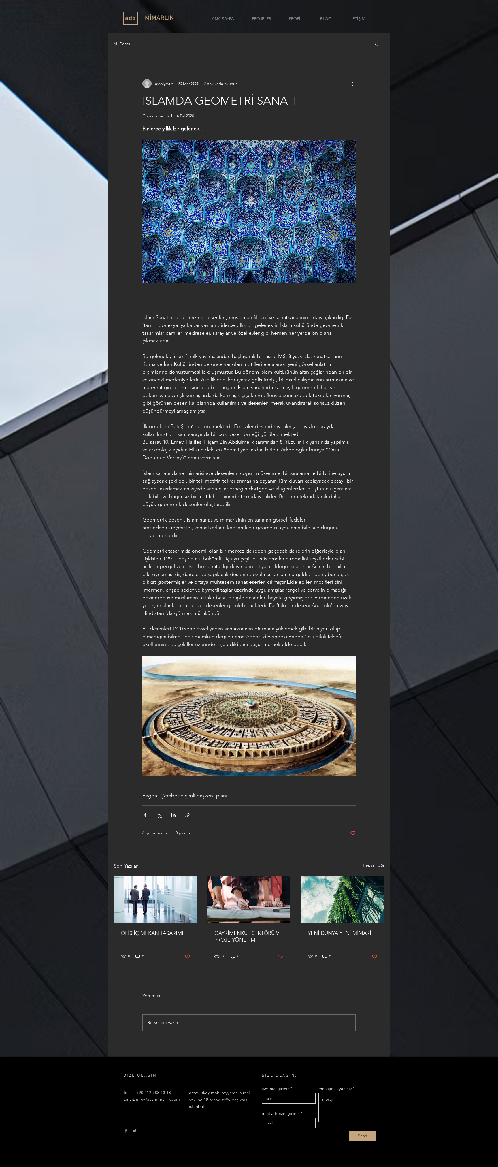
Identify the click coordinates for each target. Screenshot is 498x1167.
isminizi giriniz (275, 1089)
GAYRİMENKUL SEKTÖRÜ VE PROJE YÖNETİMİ (248, 936)
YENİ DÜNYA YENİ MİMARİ (339, 933)
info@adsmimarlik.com (158, 1099)
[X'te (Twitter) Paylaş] (159, 815)
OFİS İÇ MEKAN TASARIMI (152, 933)
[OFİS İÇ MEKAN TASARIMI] (155, 899)
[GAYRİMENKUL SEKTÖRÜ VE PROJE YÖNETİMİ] (249, 899)
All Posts (122, 44)
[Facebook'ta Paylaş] (145, 815)
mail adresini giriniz (280, 1114)
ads (130, 18)
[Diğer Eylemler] (352, 83)
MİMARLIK (159, 18)
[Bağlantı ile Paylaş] (187, 815)
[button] (377, 44)
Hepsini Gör (373, 865)
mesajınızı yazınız (335, 1089)
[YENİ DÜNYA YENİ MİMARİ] (342, 899)
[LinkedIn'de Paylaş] (173, 815)
